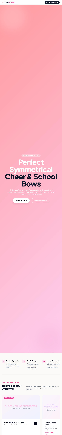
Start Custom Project (52, 2)
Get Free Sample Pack (40, 200)
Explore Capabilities (21, 200)
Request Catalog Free (51, 433)
